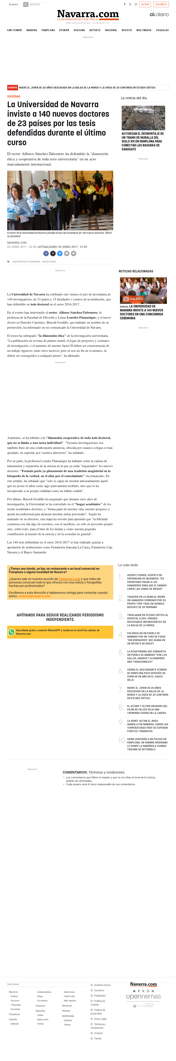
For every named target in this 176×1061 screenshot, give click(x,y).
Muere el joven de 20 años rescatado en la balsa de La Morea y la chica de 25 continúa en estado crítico (87, 87)
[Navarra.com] (88, 14)
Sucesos (15, 1000)
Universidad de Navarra (26, 261)
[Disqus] (115, 836)
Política (14, 996)
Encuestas (42, 1000)
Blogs (40, 996)
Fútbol (40, 1015)
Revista (127, 30)
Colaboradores (44, 992)
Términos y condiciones (106, 772)
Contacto (99, 990)
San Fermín (14, 30)
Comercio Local (69, 579)
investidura (49, 261)
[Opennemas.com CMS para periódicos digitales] (143, 1000)
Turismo (98, 1033)
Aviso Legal (100, 1019)
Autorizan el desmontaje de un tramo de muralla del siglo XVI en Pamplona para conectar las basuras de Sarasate (143, 141)
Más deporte (70, 1000)
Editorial (14, 1024)
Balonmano (69, 992)
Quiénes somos (102, 985)
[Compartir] (46, 253)
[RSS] (153, 991)
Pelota (40, 1024)
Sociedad (15, 1009)
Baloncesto (42, 1019)
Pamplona (48, 30)
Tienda (97, 1038)
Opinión (64, 30)
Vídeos (67, 1024)
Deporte (95, 30)
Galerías (68, 1020)
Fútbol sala (69, 996)
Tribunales (16, 1005)
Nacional (111, 30)
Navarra (31, 30)
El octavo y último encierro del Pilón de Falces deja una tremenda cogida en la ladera (147, 709)
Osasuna (79, 30)
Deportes (40, 1010)
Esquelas (162, 30)
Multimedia (143, 30)
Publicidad (99, 995)
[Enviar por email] (66, 253)
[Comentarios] (73, 253)
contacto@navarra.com (34, 596)
